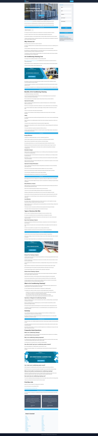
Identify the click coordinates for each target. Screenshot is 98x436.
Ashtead (26, 417)
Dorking (26, 424)
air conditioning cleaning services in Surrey (31, 60)
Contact (72, 1)
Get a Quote (40, 15)
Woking (43, 420)
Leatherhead (27, 419)
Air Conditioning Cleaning (28, 21)
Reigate (26, 423)
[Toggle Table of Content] (32, 30)
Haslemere (43, 430)
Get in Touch (41, 176)
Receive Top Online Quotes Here (41, 390)
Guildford (43, 424)
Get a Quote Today (41, 89)
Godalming (43, 425)
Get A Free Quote (41, 409)
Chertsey (43, 415)
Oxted (42, 418)
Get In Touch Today (41, 27)
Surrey (42, 419)
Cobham (26, 422)
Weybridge (26, 428)
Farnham (43, 429)
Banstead (26, 418)
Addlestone (27, 430)
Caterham (26, 429)
